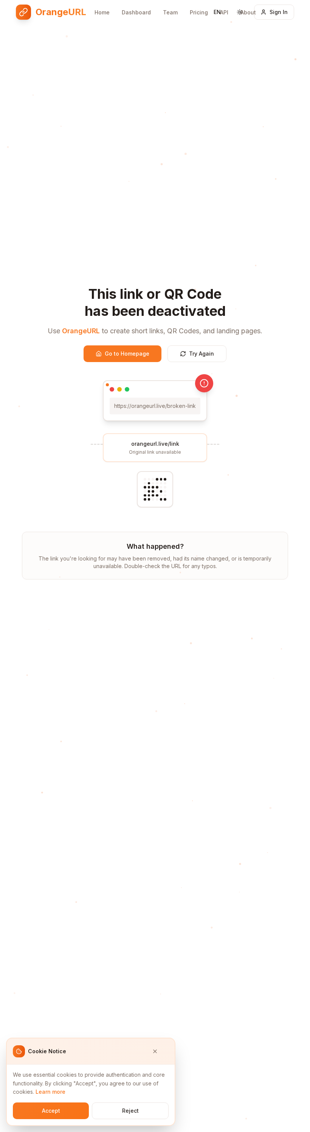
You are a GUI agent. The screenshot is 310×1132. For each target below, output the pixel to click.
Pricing (199, 12)
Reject (130, 1110)
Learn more (50, 1091)
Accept (51, 1110)
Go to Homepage (127, 353)
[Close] (160, 1051)
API (224, 12)
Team (170, 12)
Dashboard (136, 12)
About (248, 12)
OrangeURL (81, 331)
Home (102, 12)
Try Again (201, 353)
